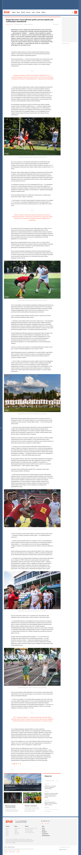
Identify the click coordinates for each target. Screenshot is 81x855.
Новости (28, 12)
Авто (43, 826)
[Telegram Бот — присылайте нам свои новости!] (48, 823)
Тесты (43, 828)
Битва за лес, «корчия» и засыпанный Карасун (10, 806)
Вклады (15, 829)
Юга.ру (16, 821)
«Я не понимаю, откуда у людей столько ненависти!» (22, 785)
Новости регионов (50, 780)
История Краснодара (28, 831)
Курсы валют (16, 832)
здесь (14, 842)
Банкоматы (16, 833)
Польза (43, 830)
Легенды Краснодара (29, 829)
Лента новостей (47, 811)
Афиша (14, 12)
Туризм (26, 826)
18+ (72, 12)
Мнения (23, 12)
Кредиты (16, 831)
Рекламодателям (12, 851)
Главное (7, 826)
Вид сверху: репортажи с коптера (31, 828)
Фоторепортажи (46, 835)
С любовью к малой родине (30, 805)
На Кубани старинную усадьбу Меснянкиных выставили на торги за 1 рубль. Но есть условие (51, 795)
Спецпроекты (45, 833)
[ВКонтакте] (42, 823)
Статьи (33, 12)
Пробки (43, 12)
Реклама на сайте (65, 43)
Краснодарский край (19, 24)
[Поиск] (75, 12)
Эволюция (44, 831)
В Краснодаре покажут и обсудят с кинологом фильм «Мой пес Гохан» (51, 803)
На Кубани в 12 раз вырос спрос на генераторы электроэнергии (50, 787)
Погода (38, 12)
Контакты (18, 851)
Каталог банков (17, 828)
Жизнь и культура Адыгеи (29, 832)
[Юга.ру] (6, 12)
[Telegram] (45, 823)
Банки (18, 12)
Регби (12, 769)
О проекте (6, 851)
